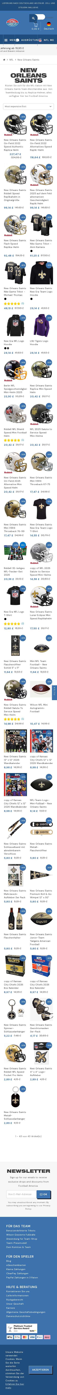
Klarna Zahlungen (15, 1269)
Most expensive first (15, 106)
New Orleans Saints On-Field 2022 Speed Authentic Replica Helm (15, 144)
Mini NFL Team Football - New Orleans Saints (38, 664)
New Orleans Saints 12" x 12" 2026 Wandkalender (15, 760)
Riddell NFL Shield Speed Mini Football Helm (15, 432)
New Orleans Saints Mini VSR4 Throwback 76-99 (15, 528)
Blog (8, 1261)
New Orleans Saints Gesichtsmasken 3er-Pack (41, 1028)
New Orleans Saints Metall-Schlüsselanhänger (15, 1115)
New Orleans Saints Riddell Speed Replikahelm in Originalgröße (15, 195)
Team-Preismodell (16, 1243)
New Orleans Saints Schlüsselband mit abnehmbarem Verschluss (15, 848)
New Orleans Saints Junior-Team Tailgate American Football (41, 939)
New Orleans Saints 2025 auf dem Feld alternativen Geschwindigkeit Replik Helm (41, 197)
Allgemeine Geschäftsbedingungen (25, 1312)
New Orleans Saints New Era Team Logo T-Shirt (41, 528)
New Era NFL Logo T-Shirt (14, 613)
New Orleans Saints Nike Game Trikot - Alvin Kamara (41, 243)
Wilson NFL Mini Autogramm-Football (39, 708)
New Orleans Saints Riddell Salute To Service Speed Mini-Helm (15, 709)
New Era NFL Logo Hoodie (14, 343)
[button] (14, 303)
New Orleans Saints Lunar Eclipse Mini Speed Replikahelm (41, 615)
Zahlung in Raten (28, 51)
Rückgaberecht (14, 1299)
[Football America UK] (12, 22)
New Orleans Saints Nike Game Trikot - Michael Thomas (15, 291)
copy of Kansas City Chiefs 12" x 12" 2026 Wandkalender (41, 760)
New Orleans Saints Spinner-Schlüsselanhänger (15, 1028)
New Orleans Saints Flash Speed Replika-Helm (15, 243)
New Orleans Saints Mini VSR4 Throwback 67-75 (41, 481)
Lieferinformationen (17, 1295)
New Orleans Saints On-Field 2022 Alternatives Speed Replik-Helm (41, 144)
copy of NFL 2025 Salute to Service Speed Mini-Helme (40, 571)
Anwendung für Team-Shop (21, 1238)
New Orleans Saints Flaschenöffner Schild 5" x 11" (15, 664)
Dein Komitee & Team (18, 1247)
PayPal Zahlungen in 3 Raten (22, 1277)
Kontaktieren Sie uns (18, 1291)
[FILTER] (54, 697)
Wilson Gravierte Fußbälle (20, 1234)
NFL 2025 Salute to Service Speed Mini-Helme (41, 432)
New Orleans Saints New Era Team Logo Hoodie (41, 291)
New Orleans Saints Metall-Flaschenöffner (41, 847)
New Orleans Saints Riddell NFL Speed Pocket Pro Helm (15, 1072)
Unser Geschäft (15, 1303)
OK (45, 1194)
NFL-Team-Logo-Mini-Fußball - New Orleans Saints (41, 803)
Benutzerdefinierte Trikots (20, 1230)
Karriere (10, 1307)
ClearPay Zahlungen (17, 1273)
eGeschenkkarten (16, 1265)
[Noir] (31, 251)
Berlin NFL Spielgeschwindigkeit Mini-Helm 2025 (15, 389)
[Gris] (8, 348)
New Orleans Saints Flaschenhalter (15, 936)
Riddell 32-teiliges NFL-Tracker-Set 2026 (14, 571)
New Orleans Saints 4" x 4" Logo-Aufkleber (41, 1072)
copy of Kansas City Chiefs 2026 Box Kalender (13, 984)
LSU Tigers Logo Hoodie (39, 343)
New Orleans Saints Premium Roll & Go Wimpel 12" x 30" (41, 894)
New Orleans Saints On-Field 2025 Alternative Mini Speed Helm (15, 482)
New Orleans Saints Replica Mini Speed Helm (41, 389)
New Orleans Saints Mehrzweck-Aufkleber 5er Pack (15, 894)
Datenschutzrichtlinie (18, 1316)
